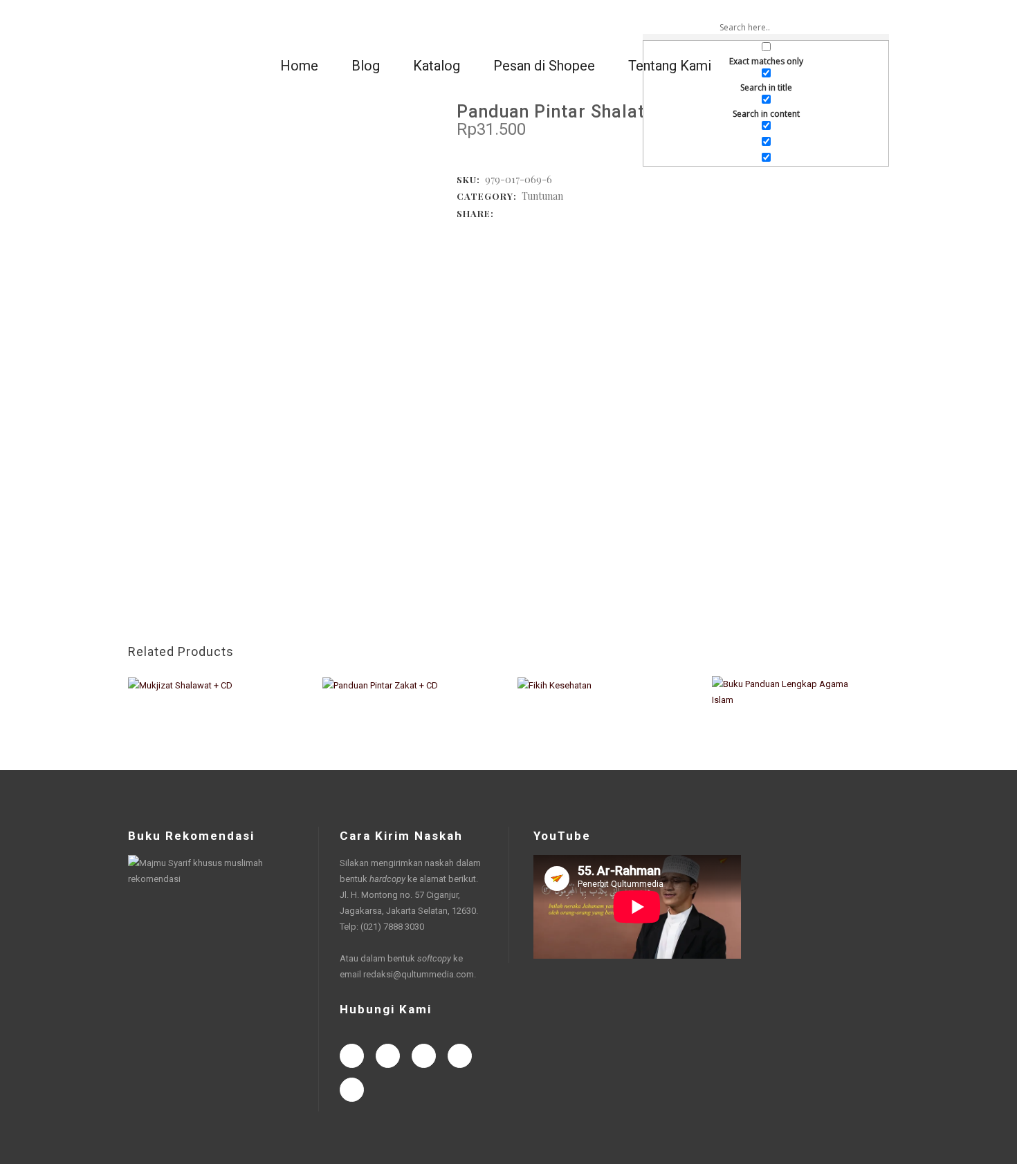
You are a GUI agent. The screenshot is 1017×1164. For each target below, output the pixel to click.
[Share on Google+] (531, 212)
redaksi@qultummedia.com (418, 974)
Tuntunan (542, 196)
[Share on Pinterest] (573, 212)
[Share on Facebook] (504, 212)
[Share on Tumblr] (559, 212)
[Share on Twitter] (517, 212)
